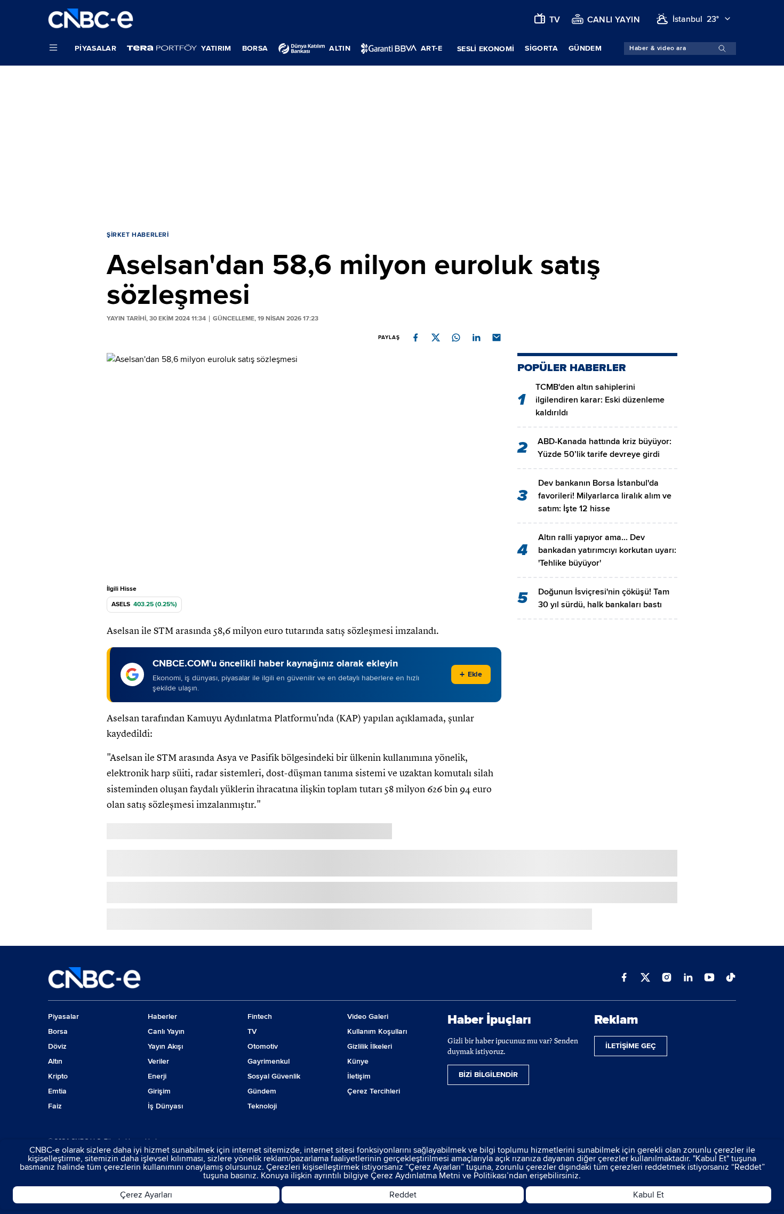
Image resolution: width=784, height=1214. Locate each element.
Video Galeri (367, 1016)
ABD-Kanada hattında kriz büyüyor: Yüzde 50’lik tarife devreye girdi (604, 448)
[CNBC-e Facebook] (624, 978)
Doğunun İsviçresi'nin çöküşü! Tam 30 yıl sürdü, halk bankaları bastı (603, 598)
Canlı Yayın (166, 1031)
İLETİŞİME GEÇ (630, 1045)
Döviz (57, 1046)
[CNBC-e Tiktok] (730, 978)
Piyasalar (95, 48)
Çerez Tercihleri (373, 1091)
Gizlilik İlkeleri (369, 1046)
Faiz (55, 1106)
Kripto (58, 1076)
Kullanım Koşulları (377, 1031)
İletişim (359, 1076)
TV (252, 1031)
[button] (415, 337)
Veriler (158, 1061)
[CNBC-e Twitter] (645, 978)
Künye (358, 1061)
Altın (55, 1061)
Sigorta (541, 48)
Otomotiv (262, 1046)
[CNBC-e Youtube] (709, 978)
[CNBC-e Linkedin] (688, 978)
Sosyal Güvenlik (273, 1076)
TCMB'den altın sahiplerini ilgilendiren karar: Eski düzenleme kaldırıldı (600, 400)
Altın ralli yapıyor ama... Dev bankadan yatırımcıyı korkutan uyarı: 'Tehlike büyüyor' (607, 550)
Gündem (585, 48)
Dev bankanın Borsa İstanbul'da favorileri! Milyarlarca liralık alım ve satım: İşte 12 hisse (604, 496)
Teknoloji (262, 1106)
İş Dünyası (165, 1106)
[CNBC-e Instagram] (666, 978)
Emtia (57, 1091)
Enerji (157, 1076)
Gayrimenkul (268, 1061)
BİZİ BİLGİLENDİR (488, 1074)
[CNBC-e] (90, 19)
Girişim (159, 1091)
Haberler (162, 1016)
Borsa (255, 48)
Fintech (259, 1016)
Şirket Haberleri (138, 235)
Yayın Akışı (165, 1046)
